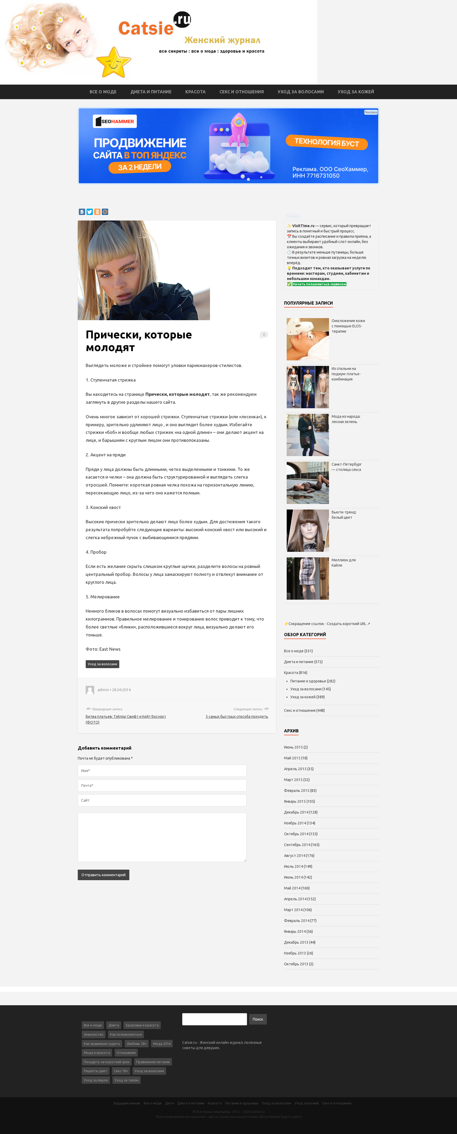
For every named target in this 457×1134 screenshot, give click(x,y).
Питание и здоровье (308, 681)
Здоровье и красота (142, 1025)
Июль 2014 (293, 866)
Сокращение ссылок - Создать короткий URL (327, 624)
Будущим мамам (127, 1103)
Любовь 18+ (137, 1043)
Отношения (126, 1052)
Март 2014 (293, 910)
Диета (113, 1025)
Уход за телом (127, 1080)
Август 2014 (294, 855)
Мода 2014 (162, 1043)
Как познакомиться (126, 1034)
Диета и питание (151, 91)
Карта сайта (291, 1116)
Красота (195, 91)
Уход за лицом (96, 1080)
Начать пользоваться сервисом (319, 284)
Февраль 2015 (296, 790)
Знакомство (93, 1034)
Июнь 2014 (293, 877)
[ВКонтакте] (82, 212)
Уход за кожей (356, 91)
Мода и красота (97, 1052)
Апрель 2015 (295, 769)
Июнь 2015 (293, 747)
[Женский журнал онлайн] (158, 42)
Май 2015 (292, 758)
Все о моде (103, 91)
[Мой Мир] (105, 212)
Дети (169, 1103)
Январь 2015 (295, 801)
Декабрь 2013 (296, 942)
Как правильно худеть (102, 1043)
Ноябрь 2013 (295, 953)
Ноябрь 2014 (295, 823)
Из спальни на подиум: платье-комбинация (346, 373)
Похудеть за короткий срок (107, 1062)
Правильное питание (153, 1062)
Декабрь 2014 (296, 812)
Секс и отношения (242, 91)
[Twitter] (89, 212)
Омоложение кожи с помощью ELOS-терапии (348, 326)
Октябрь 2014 (296, 834)
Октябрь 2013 (296, 964)
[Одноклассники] (97, 212)
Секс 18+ (121, 1071)
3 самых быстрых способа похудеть (237, 716)
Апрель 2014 (295, 899)
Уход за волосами (301, 91)
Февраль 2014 (296, 921)
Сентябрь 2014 (297, 845)
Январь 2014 (295, 931)
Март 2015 (293, 780)
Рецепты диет (95, 1071)
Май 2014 (292, 888)
